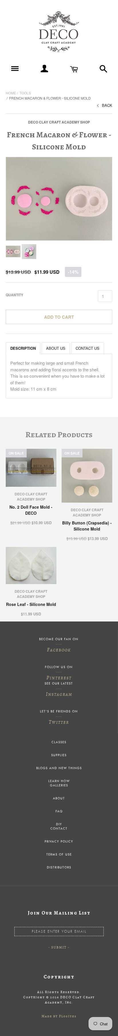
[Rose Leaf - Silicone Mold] (31, 565)
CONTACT (59, 828)
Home (11, 92)
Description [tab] (23, 348)
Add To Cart (59, 317)
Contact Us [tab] (87, 348)
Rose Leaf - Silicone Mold (31, 604)
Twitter (59, 721)
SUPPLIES (59, 755)
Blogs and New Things (59, 768)
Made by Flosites (59, 1016)
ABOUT (59, 798)
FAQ (59, 811)
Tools (25, 92)
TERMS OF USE (59, 854)
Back (107, 105)
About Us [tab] (55, 348)
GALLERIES (59, 785)
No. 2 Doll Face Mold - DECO (30, 510)
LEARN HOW (59, 781)
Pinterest (59, 677)
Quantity (14, 294)
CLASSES (59, 742)
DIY (59, 824)
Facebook (59, 649)
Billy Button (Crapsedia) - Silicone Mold (87, 526)
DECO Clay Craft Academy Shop (59, 122)
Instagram (59, 694)
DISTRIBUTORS (59, 867)
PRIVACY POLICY (59, 841)
